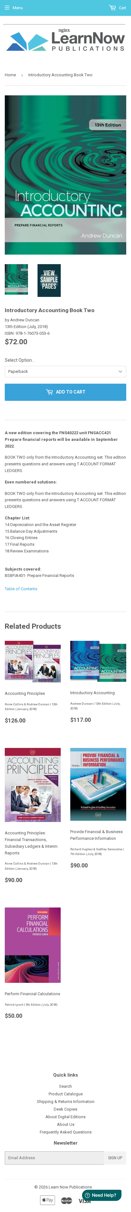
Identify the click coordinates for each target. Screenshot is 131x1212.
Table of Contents (21, 588)
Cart (122, 7)
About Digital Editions (65, 1116)
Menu (18, 7)
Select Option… (20, 360)
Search (65, 1086)
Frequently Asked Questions (66, 1132)
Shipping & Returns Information (65, 1101)
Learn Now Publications (70, 1187)
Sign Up (115, 1158)
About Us (65, 1124)
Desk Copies (65, 1109)
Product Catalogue (66, 1094)
